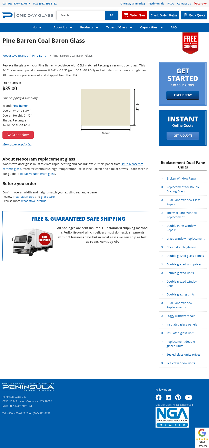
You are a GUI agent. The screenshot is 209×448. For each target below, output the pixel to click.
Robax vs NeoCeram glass (37, 174)
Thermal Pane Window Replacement (182, 215)
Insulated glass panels (182, 324)
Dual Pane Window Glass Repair (183, 202)
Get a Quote (197, 15)
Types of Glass (116, 27)
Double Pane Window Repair (181, 228)
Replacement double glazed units (181, 344)
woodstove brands (33, 201)
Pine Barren (40, 55)
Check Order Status (164, 15)
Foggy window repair (181, 316)
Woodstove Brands (15, 55)
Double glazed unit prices (184, 264)
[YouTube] (188, 399)
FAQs (170, 3)
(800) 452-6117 (21, 3)
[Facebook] (159, 399)
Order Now (137, 15)
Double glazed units (180, 273)
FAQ (174, 27)
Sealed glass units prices (183, 354)
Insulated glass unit (180, 333)
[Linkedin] (168, 399)
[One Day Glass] (27, 15)
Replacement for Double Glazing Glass (183, 189)
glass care (48, 197)
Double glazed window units (182, 284)
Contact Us (184, 3)
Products (86, 27)
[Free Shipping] (190, 43)
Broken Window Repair (182, 178)
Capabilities (148, 27)
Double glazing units (181, 294)
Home (36, 27)
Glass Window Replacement (186, 238)
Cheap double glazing (181, 247)
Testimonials (156, 3)
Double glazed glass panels (185, 256)
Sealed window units (181, 363)
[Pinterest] (178, 399)
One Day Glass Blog (132, 3)
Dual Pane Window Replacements (179, 305)
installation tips (23, 197)
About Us (60, 27)
